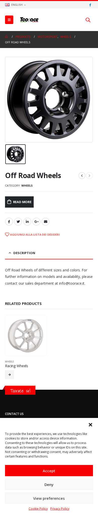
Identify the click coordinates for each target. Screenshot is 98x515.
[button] (90, 424)
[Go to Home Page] (7, 37)
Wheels (27, 185)
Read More (22, 202)
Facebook (9, 222)
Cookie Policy (38, 508)
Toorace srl (20, 390)
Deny (49, 484)
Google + (36, 222)
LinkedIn (27, 222)
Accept (49, 470)
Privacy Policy (59, 508)
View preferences (49, 498)
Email (45, 222)
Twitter (18, 222)
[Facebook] (90, 5)
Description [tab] (24, 253)
